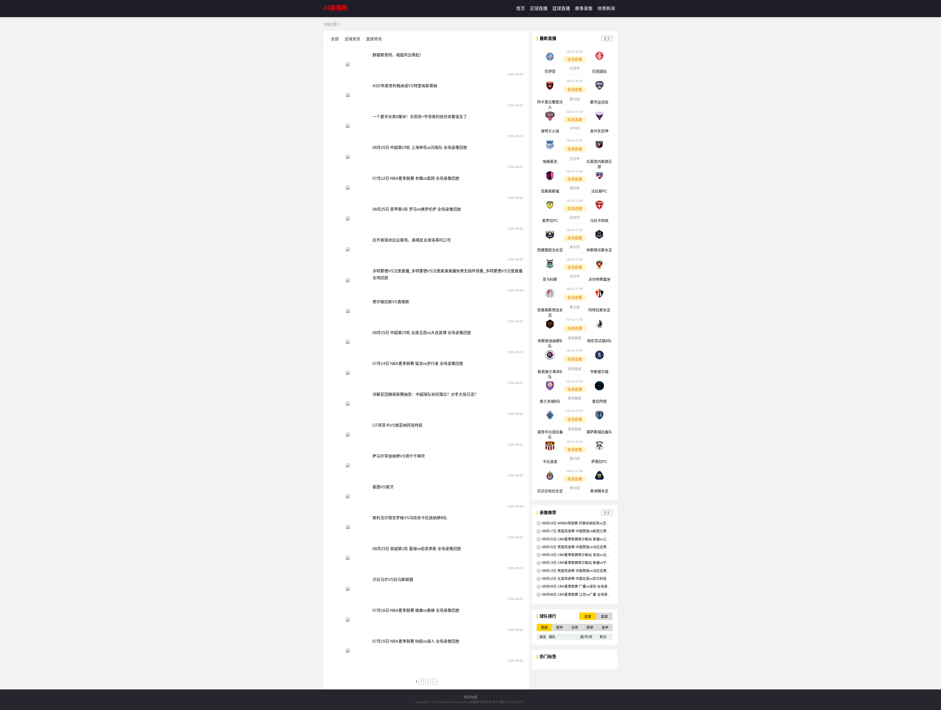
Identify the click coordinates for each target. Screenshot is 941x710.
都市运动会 (599, 102)
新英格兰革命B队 (550, 374)
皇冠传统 (599, 401)
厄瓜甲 (575, 159)
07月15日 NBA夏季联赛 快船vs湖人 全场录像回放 (415, 641)
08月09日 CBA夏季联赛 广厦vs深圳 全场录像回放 (574, 586)
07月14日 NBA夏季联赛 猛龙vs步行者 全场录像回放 (417, 363)
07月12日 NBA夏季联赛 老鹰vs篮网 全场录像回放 (415, 178)
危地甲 (575, 217)
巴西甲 (575, 68)
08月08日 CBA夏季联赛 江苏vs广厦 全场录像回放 (574, 594)
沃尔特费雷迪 (599, 279)
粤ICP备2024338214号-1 (509, 702)
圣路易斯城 (550, 191)
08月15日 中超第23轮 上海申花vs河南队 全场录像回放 (419, 147)
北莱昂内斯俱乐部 (599, 164)
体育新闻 (606, 8)
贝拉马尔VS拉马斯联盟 (392, 580)
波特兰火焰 (550, 131)
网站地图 (470, 697)
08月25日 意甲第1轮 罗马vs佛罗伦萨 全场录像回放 (416, 209)
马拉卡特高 (599, 220)
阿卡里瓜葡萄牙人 (550, 104)
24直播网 (335, 7)
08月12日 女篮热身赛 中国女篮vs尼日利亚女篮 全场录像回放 (573, 579)
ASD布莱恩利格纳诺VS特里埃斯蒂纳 (404, 86)
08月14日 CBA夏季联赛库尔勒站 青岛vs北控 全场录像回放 (573, 555)
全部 (335, 39)
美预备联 (575, 338)
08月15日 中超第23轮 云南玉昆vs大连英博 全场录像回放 (421, 333)
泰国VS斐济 (383, 487)
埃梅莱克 (550, 161)
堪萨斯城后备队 (599, 432)
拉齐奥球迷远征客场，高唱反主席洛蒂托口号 (411, 240)
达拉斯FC (599, 191)
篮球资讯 (374, 39)
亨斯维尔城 (599, 372)
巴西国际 (599, 71)
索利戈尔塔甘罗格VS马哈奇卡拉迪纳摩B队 (409, 518)
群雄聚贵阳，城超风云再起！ (397, 55)
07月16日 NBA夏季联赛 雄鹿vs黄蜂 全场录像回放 (415, 610)
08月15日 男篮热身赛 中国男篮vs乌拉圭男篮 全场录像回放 (573, 547)
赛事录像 (584, 8)
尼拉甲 (575, 276)
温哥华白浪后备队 (550, 434)
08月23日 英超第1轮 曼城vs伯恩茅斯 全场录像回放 (416, 549)
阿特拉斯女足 (599, 310)
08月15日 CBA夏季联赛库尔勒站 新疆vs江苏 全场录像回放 (573, 539)
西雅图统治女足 (550, 250)
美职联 (575, 188)
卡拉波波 (550, 461)
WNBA (575, 128)
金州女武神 (599, 131)
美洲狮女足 (599, 491)
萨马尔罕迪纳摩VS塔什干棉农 (398, 456)
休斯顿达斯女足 (599, 250)
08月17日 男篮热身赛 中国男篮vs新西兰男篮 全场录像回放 (573, 531)
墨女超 (575, 307)
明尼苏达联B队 (599, 341)
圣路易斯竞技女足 (550, 312)
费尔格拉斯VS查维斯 (390, 302)
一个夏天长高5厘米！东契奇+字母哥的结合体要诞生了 (419, 117)
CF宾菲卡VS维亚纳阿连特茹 (397, 425)
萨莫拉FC (599, 461)
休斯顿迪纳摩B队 (550, 343)
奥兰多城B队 (550, 401)
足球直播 (538, 8)
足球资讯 (352, 39)
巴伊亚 (550, 71)
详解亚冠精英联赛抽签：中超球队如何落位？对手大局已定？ (425, 394)
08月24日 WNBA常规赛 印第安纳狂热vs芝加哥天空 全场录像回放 (573, 523)
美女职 (575, 247)
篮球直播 (561, 8)
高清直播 (574, 59)
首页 (520, 8)
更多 (607, 38)
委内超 (575, 99)
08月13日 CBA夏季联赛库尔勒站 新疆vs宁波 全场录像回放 (573, 563)
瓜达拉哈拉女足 (550, 491)
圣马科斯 (550, 279)
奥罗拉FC (550, 220)
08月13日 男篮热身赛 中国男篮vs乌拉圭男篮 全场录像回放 (573, 571)
